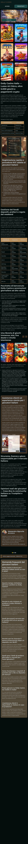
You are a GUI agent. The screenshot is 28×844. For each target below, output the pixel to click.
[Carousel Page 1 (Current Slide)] (12, 552)
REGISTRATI (20, 6)
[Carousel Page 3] (15, 552)
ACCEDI (7, 6)
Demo (7, 37)
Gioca (7, 33)
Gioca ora (9, 19)
